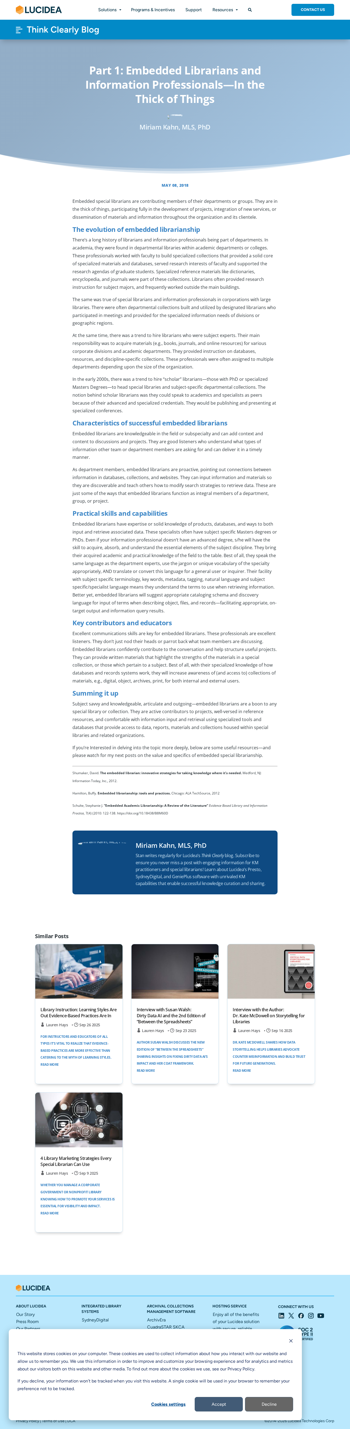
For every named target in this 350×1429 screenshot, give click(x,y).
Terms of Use (53, 1421)
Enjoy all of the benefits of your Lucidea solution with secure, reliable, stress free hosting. (236, 1328)
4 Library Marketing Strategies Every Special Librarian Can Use (75, 1161)
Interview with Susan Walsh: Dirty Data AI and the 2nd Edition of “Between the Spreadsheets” (171, 1016)
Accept (219, 1404)
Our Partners (28, 1328)
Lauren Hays (57, 1024)
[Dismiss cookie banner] (291, 1342)
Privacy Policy (27, 1421)
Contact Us (313, 9)
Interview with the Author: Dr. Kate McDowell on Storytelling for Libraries (269, 1016)
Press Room (27, 1321)
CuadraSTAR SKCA (166, 1327)
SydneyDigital (95, 1320)
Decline (269, 1404)
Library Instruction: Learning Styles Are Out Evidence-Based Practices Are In (78, 1013)
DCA (71, 1421)
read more (49, 1064)
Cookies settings (168, 1404)
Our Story (25, 1314)
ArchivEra (156, 1320)
